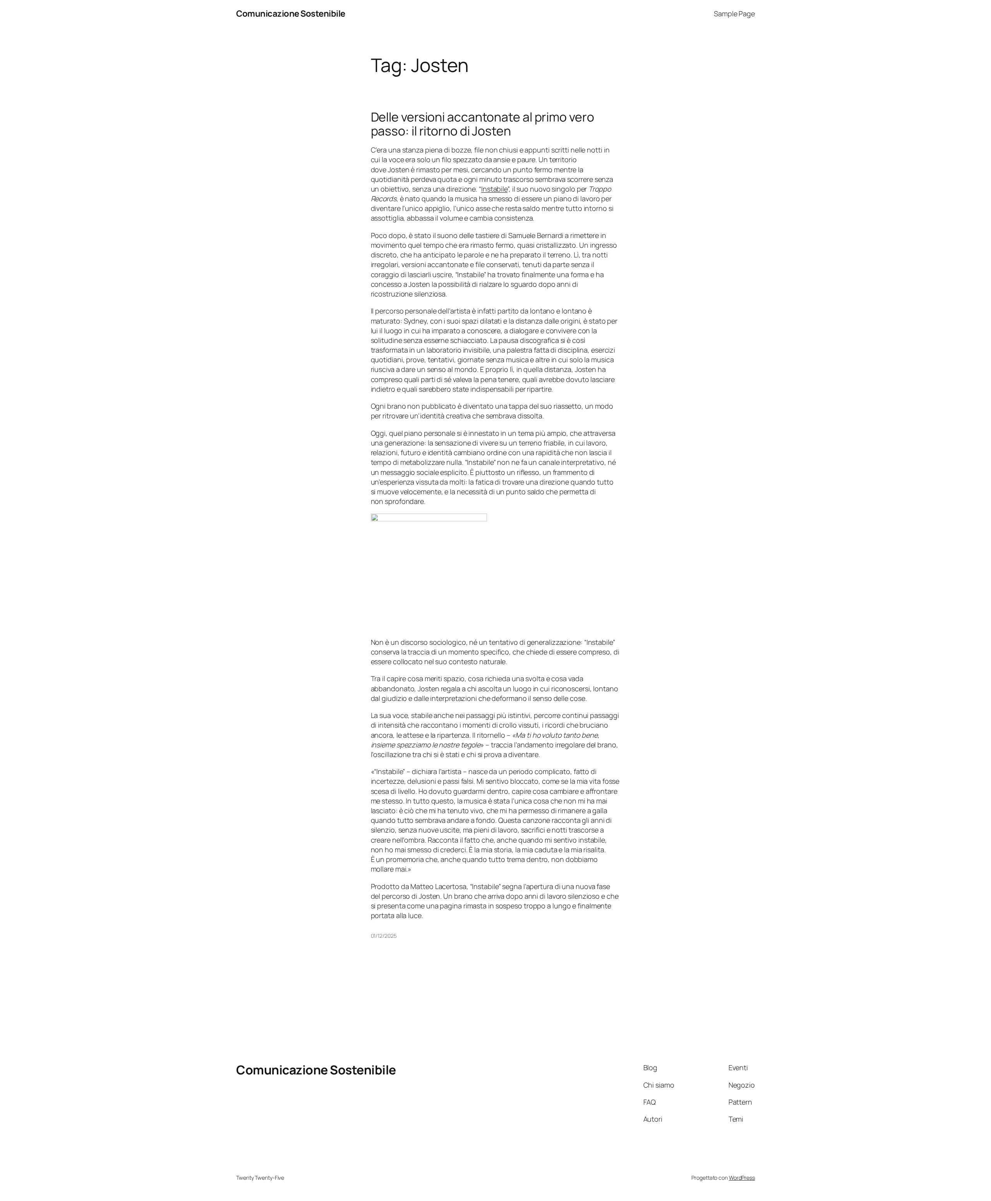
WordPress (742, 1177)
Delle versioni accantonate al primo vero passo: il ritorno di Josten (482, 124)
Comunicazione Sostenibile (290, 13)
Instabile (494, 189)
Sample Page (734, 13)
